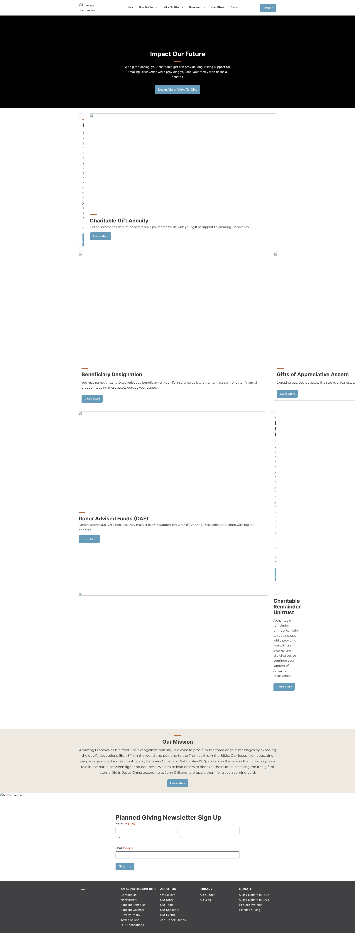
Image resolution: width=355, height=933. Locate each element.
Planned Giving (249, 910)
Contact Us (128, 895)
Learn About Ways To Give (177, 89)
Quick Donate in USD (254, 895)
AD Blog (205, 900)
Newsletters (129, 900)
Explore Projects (250, 905)
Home (130, 7)
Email (125, 847)
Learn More (100, 236)
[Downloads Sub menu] (204, 7)
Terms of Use (130, 920)
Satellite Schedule (133, 905)
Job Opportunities (173, 920)
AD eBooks (207, 895)
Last (181, 837)
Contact (235, 7)
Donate (268, 7)
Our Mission (218, 7)
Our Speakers (169, 910)
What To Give (171, 7)
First (118, 837)
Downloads (195, 7)
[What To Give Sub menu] (182, 7)
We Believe (167, 895)
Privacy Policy (130, 915)
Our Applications (132, 925)
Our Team (167, 905)
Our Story (167, 900)
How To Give (146, 7)
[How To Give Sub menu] (156, 7)
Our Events (167, 915)
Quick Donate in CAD (254, 900)
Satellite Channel (132, 910)
